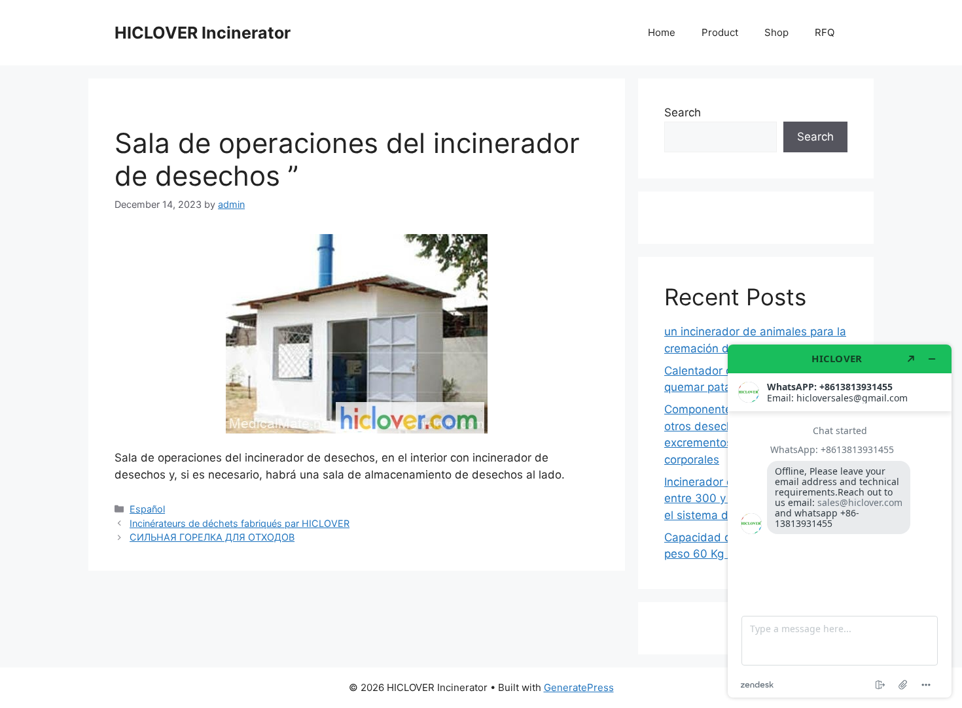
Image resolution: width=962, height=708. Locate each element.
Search (682, 112)
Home (661, 32)
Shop (776, 32)
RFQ (824, 32)
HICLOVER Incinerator (203, 32)
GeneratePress (579, 687)
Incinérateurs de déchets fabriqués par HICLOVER (239, 523)
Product (720, 32)
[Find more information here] (839, 521)
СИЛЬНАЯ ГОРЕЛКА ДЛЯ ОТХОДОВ (212, 537)
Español (147, 508)
